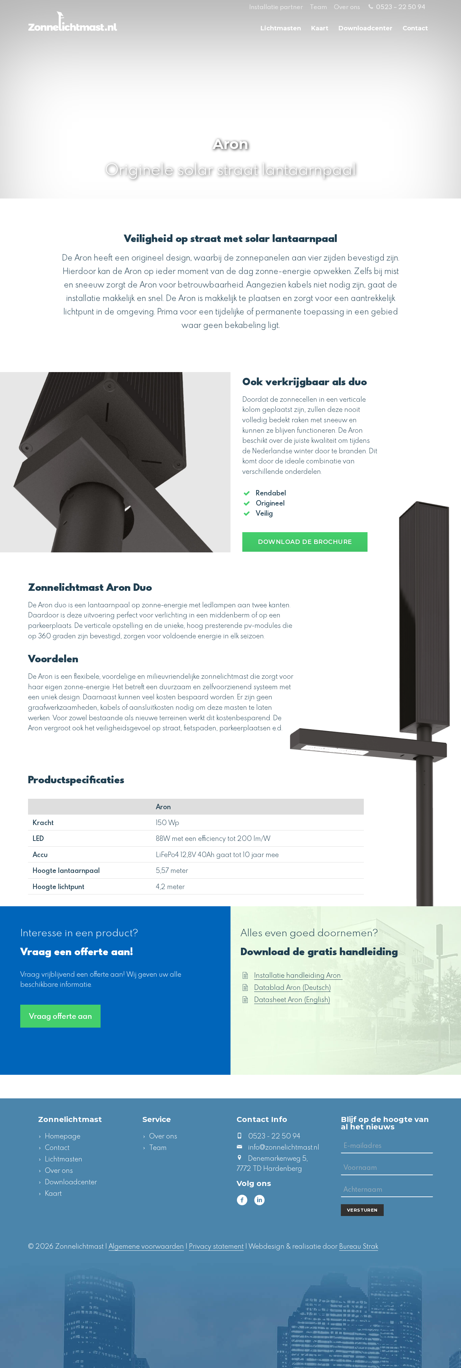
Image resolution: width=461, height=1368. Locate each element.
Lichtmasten (281, 28)
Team (318, 6)
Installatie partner (276, 6)
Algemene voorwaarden (146, 1246)
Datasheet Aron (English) (292, 999)
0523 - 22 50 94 (274, 1135)
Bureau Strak (358, 1246)
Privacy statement (216, 1246)
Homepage (62, 1135)
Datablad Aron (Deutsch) (292, 987)
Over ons (347, 6)
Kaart (319, 28)
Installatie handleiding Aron (298, 975)
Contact (415, 28)
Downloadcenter (365, 28)
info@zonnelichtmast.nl (283, 1147)
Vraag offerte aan (60, 1016)
